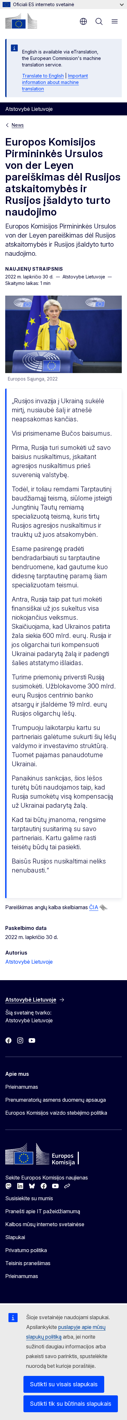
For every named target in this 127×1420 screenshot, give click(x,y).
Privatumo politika (26, 1250)
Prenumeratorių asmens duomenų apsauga (55, 1100)
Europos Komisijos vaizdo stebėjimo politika (56, 1112)
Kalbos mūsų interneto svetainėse (44, 1224)
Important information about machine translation (55, 82)
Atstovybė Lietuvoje (29, 961)
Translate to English (43, 75)
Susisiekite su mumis (29, 1198)
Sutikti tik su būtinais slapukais (70, 1403)
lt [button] (83, 21)
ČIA (93, 907)
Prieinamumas (21, 1087)
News (18, 125)
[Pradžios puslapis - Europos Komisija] (21, 21)
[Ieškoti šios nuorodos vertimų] (103, 907)
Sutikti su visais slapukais (64, 1384)
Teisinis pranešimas (27, 1263)
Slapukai (15, 1237)
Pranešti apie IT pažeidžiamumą (42, 1211)
